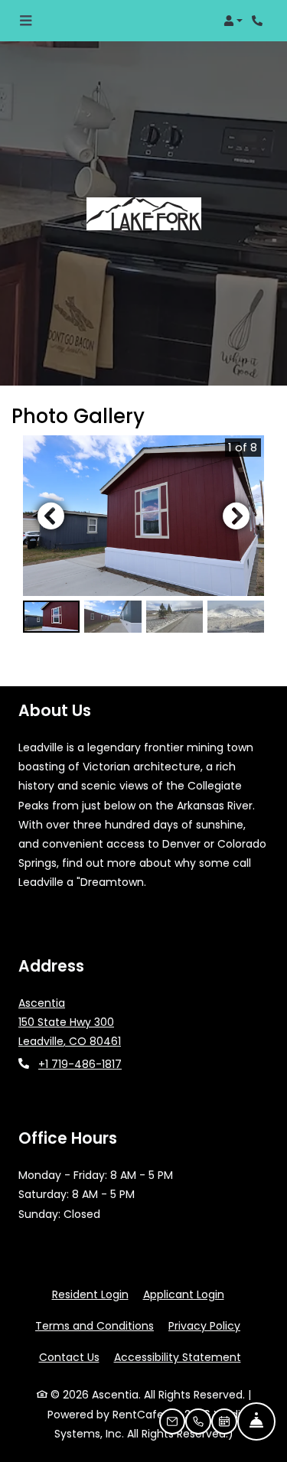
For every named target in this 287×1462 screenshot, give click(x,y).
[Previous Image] (50, 515)
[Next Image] (236, 515)
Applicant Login (183, 1294)
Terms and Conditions (94, 1325)
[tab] (51, 617)
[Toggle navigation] (25, 20)
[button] (233, 20)
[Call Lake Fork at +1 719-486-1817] (259, 20)
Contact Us (69, 1357)
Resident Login (90, 1294)
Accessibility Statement (177, 1357)
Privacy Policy (204, 1325)
